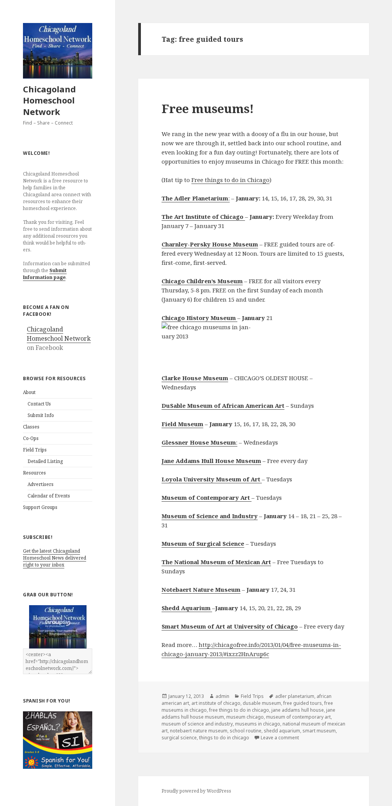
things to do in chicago (224, 737)
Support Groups (40, 507)
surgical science (179, 737)
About (29, 392)
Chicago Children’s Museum (202, 281)
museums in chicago (257, 724)
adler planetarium (294, 696)
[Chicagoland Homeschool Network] (58, 626)
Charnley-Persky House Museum (210, 244)
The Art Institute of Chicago (203, 216)
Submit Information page (45, 274)
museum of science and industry (197, 724)
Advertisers (41, 484)
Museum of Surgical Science (203, 543)
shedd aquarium (282, 730)
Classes (31, 427)
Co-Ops (31, 438)
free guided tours (302, 703)
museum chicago (245, 717)
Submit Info (41, 415)
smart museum (319, 730)
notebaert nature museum (198, 730)
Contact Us (39, 404)
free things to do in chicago (239, 710)
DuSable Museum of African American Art (223, 405)
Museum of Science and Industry (210, 516)
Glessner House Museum (199, 442)
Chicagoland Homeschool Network (49, 100)
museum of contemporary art (298, 717)
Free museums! (208, 108)
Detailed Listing (45, 461)
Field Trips (35, 450)
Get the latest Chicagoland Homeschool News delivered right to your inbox (54, 558)
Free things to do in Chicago (230, 180)
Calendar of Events (49, 495)
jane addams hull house (297, 710)
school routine (245, 730)
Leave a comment (280, 737)
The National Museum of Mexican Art (216, 562)
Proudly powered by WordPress (196, 791)
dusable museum (262, 703)
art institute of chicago (215, 703)
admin (222, 696)
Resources (34, 472)
